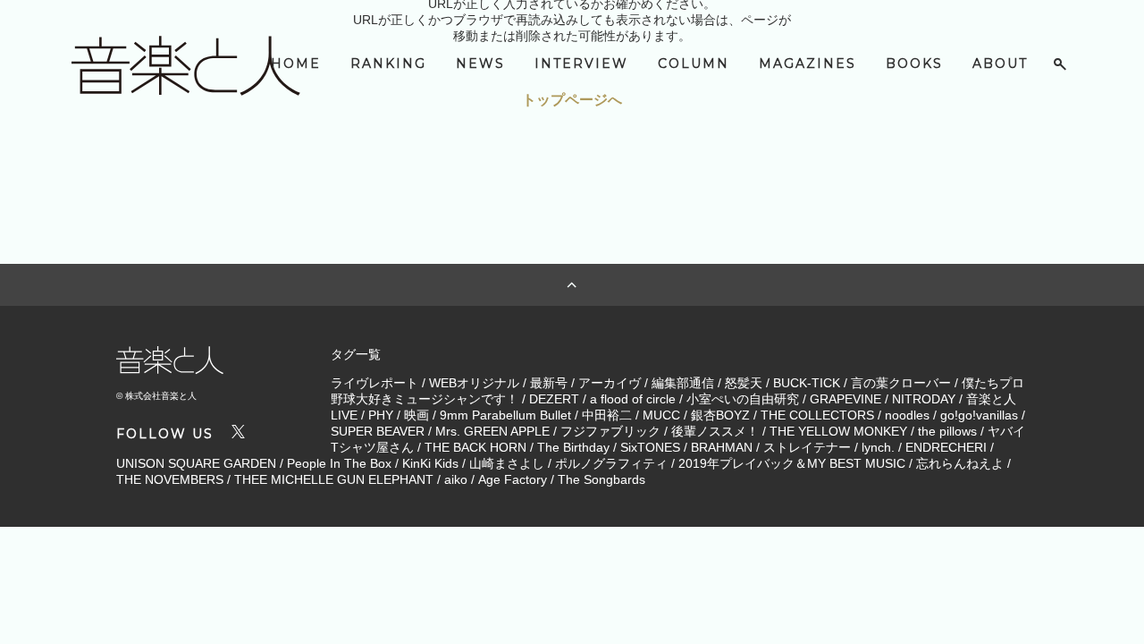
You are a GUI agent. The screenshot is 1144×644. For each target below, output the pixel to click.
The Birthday (573, 447)
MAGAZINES (807, 63)
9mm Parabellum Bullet (505, 415)
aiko (455, 479)
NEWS (480, 63)
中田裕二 (607, 415)
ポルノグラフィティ (611, 463)
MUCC (661, 415)
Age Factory (512, 479)
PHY (380, 415)
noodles (907, 415)
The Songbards (601, 479)
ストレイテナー (807, 447)
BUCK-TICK (806, 383)
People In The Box (339, 463)
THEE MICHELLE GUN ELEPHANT (333, 479)
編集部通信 (683, 383)
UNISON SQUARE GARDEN (196, 463)
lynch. (878, 447)
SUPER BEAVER (378, 431)
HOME (296, 63)
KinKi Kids (430, 463)
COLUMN (693, 63)
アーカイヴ (609, 383)
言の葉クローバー (901, 383)
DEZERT (554, 399)
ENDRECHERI (946, 447)
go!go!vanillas (979, 415)
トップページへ (572, 99)
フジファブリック (610, 431)
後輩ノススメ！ (715, 431)
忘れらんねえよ (960, 463)
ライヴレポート (374, 383)
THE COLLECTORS (817, 415)
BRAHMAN (722, 447)
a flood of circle (633, 399)
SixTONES (650, 447)
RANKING (388, 63)
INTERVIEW (581, 63)
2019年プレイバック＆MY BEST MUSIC (791, 463)
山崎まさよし (506, 463)
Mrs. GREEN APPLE (492, 431)
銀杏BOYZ (720, 415)
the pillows (947, 431)
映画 (416, 415)
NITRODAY (923, 399)
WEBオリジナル (474, 383)
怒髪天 (743, 383)
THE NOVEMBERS (169, 479)
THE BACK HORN (475, 447)
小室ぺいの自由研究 (742, 399)
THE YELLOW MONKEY (838, 431)
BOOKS (914, 63)
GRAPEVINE (845, 399)
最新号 (549, 383)
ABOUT (1000, 63)
